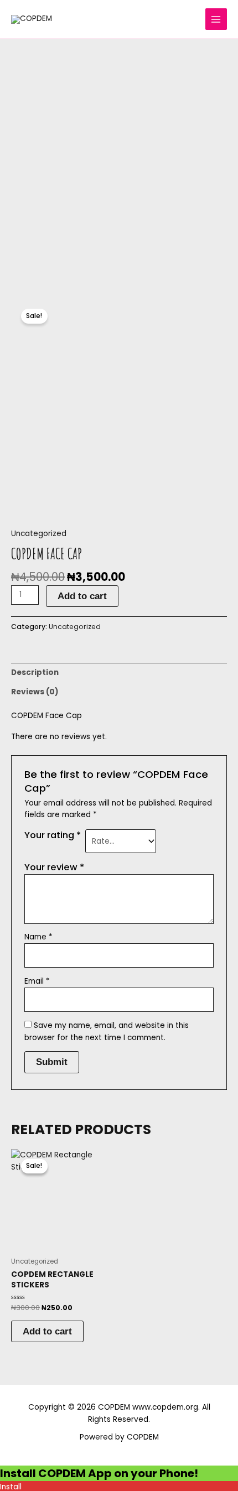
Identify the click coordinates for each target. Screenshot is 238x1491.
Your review (54, 867)
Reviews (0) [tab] (35, 692)
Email (37, 981)
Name (38, 937)
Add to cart (82, 595)
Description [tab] (35, 672)
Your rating (52, 835)
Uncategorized (38, 533)
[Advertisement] (119, 163)
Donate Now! (179, 19)
